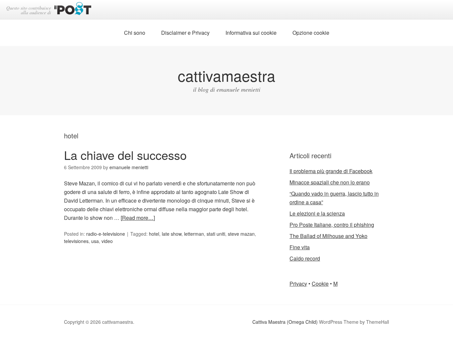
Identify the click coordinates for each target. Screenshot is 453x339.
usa (95, 241)
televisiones (76, 241)
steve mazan (241, 233)
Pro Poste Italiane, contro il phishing (332, 224)
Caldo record (305, 258)
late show (171, 233)
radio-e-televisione (105, 233)
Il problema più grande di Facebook (331, 171)
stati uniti (216, 233)
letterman (194, 233)
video (107, 241)
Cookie (320, 283)
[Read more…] (138, 217)
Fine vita (300, 247)
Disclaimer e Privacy (185, 32)
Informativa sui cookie (251, 32)
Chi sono (134, 32)
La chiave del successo (125, 154)
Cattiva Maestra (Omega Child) (285, 321)
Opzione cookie (310, 32)
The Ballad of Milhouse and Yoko (328, 236)
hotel (154, 233)
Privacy (298, 283)
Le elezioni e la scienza (317, 213)
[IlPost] (72, 10)
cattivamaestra (226, 75)
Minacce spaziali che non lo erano (330, 182)
